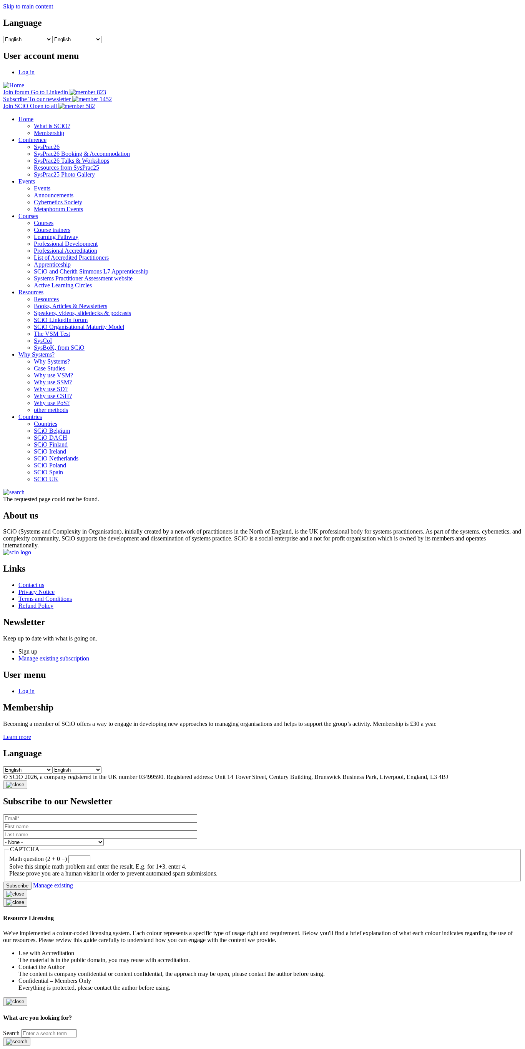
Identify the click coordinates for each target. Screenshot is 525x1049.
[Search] (16, 1041)
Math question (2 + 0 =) (38, 859)
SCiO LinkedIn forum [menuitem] (61, 320)
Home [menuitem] (25, 119)
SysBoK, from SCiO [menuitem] (59, 347)
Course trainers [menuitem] (52, 230)
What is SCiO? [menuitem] (52, 126)
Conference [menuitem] (32, 140)
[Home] (13, 85)
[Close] (15, 784)
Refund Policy (35, 605)
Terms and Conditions (45, 598)
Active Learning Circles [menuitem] (63, 285)
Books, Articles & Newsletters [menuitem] (70, 306)
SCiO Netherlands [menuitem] (56, 458)
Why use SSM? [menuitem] (53, 382)
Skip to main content (28, 6)
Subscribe (17, 886)
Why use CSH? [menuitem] (53, 396)
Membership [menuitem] (49, 133)
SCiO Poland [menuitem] (50, 465)
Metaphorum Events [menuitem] (58, 209)
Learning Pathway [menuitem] (56, 236)
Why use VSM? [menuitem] (53, 375)
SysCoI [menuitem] (43, 340)
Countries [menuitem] (30, 417)
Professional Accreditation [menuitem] (65, 250)
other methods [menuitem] (51, 410)
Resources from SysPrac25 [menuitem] (66, 167)
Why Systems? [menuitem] (36, 354)
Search (11, 1033)
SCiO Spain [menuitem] (48, 472)
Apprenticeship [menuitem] (52, 264)
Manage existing (53, 885)
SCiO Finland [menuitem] (51, 444)
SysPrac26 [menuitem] (47, 146)
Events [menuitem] (26, 181)
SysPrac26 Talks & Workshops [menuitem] (71, 160)
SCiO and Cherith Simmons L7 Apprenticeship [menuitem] (91, 271)
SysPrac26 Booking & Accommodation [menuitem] (82, 153)
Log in (26, 72)
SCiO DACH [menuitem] (50, 437)
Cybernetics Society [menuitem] (58, 202)
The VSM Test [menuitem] (52, 333)
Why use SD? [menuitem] (51, 389)
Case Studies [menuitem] (49, 368)
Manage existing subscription (53, 658)
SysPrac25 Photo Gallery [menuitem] (64, 174)
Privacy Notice (36, 592)
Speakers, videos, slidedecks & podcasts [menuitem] (82, 313)
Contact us (31, 585)
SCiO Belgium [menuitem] (52, 430)
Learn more (17, 737)
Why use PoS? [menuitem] (52, 403)
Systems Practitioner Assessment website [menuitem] (83, 278)
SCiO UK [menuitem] (46, 479)
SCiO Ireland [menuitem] (50, 451)
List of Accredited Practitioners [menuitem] (71, 257)
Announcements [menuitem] (53, 195)
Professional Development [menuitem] (66, 243)
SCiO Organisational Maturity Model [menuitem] (79, 327)
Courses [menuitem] (28, 216)
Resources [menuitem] (30, 292)
